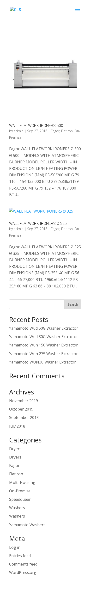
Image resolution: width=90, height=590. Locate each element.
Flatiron (67, 131)
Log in (14, 547)
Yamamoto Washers (27, 524)
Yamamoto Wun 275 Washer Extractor (43, 353)
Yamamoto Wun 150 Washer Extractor (43, 345)
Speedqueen (20, 499)
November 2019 (23, 400)
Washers (17, 507)
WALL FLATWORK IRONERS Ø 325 (38, 223)
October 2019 (21, 409)
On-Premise (19, 491)
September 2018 (24, 417)
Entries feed (20, 555)
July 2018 (17, 426)
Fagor (55, 131)
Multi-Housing (22, 482)
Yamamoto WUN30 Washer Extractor (42, 362)
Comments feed (23, 564)
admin (19, 131)
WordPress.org (22, 572)
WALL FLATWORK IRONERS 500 (36, 125)
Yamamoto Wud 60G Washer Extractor (43, 328)
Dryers (15, 448)
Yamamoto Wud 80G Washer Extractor (43, 336)
